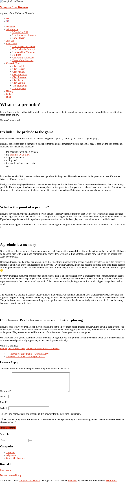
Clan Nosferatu (19, 74)
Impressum (5, 470)
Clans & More (13, 63)
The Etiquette (19, 88)
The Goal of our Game (23, 46)
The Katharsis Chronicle (24, 35)
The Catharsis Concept (23, 49)
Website (4, 408)
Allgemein (11, 455)
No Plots (16, 54)
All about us (12, 29)
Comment (5, 391)
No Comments (52, 348)
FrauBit (3, 348)
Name (4, 396)
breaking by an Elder (20, 154)
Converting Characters (23, 57)
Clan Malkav (18, 71)
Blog (8, 97)
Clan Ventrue (18, 83)
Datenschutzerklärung (10, 475)
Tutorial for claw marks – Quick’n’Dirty (27, 353)
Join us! (10, 40)
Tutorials (10, 452)
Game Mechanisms (35, 348)
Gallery (9, 94)
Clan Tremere (19, 80)
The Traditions (19, 85)
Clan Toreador (19, 77)
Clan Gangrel (19, 69)
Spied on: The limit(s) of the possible (25, 356)
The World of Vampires (23, 52)
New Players (18, 38)
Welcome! (11, 26)
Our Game (11, 43)
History (9, 91)
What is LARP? (20, 32)
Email (4, 402)
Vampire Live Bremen (14, 7)
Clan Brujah (18, 66)
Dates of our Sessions (22, 60)
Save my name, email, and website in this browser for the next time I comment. (42, 414)
